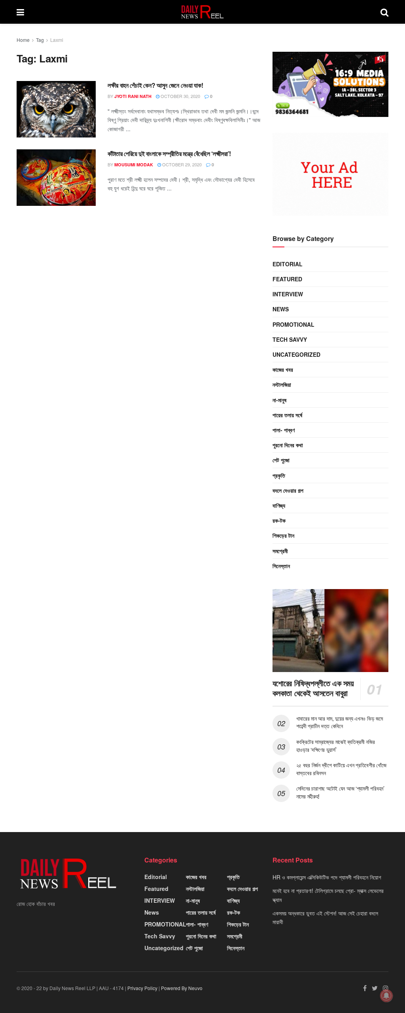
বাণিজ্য (279, 505)
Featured (287, 279)
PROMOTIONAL (293, 324)
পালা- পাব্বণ (284, 430)
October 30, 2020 (179, 96)
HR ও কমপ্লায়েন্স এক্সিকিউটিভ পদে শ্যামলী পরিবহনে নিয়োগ (327, 877)
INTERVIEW (288, 294)
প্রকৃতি (279, 475)
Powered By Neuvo (181, 988)
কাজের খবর (283, 369)
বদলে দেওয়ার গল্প (288, 490)
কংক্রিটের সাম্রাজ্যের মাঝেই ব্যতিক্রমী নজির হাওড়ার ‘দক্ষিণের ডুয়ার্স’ (335, 745)
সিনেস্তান (281, 566)
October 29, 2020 (181, 164)
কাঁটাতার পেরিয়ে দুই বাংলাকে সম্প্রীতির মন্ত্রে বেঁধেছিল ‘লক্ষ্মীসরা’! (169, 153)
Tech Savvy (290, 339)
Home (23, 39)
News (281, 309)
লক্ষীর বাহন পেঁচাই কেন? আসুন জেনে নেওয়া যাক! (155, 85)
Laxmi (56, 39)
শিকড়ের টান (283, 535)
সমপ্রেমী (280, 551)
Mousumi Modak (133, 165)
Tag (40, 39)
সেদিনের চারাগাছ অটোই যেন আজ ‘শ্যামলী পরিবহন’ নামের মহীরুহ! (340, 792)
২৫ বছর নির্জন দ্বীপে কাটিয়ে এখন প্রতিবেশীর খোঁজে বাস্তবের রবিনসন (341, 769)
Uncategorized (296, 354)
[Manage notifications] (386, 995)
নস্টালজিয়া (282, 384)
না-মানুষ (279, 400)
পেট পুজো (281, 460)
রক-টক (279, 520)
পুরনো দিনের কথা (288, 445)
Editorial (288, 264)
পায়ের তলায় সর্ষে (287, 415)
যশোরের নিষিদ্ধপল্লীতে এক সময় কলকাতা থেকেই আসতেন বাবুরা (313, 688)
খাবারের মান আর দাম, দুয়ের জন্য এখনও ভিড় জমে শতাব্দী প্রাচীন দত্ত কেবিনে (339, 722)
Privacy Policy (142, 988)
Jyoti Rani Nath (132, 96)
